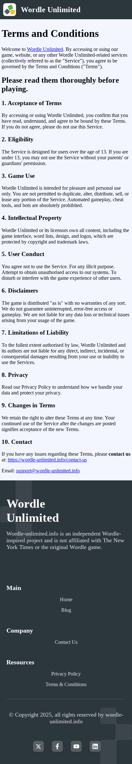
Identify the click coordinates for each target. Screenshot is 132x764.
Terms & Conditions (66, 684)
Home (66, 599)
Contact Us (66, 642)
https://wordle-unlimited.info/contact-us (47, 459)
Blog (66, 610)
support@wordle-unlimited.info (48, 470)
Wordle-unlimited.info (32, 533)
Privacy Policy (66, 674)
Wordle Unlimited (45, 49)
